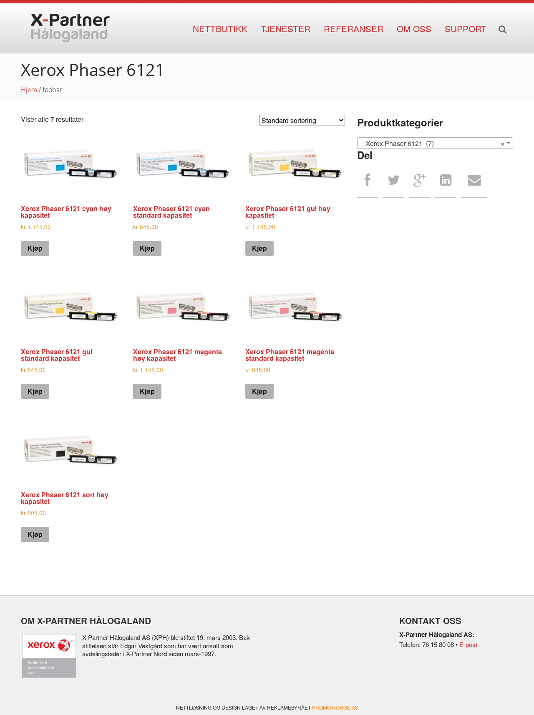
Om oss (414, 28)
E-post (468, 644)
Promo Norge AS (335, 707)
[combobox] (435, 143)
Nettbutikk (220, 28)
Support (465, 28)
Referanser (353, 28)
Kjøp (35, 248)
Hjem (29, 89)
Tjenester (285, 28)
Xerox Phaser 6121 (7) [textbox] (432, 143)
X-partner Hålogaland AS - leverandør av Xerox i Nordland (70, 28)
